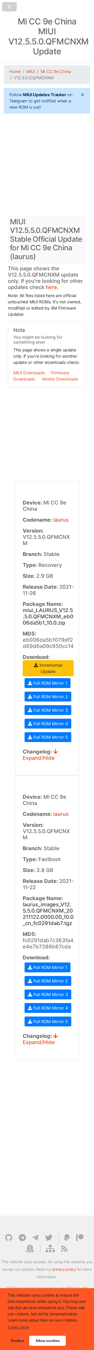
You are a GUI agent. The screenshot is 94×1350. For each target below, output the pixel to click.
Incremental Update (50, 668)
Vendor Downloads (60, 379)
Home (15, 71)
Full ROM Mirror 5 (50, 737)
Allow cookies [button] (48, 1341)
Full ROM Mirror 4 (50, 723)
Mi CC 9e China (56, 71)
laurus (61, 520)
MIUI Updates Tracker (44, 94)
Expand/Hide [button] (39, 758)
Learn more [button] (18, 1327)
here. (52, 287)
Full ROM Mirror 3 (50, 710)
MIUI (30, 71)
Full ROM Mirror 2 (50, 696)
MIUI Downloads (29, 372)
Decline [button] (17, 1341)
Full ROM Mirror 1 (49, 683)
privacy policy (64, 1269)
